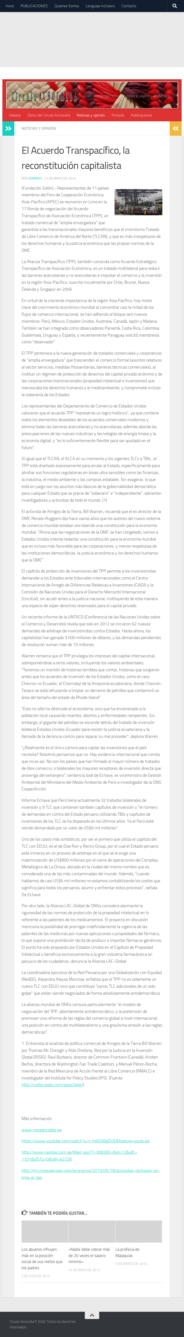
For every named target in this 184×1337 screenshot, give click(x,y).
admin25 (35, 178)
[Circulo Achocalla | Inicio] (44, 96)
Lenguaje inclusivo (100, 6)
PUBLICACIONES (34, 6)
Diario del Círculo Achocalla (49, 115)
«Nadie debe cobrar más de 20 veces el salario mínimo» (89, 1255)
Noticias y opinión (91, 115)
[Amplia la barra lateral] (8, 128)
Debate (15, 115)
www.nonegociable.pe (42, 1130)
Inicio (10, 6)
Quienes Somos (66, 6)
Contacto (128, 6)
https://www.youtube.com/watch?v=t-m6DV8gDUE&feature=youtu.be (86, 1141)
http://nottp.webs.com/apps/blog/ (52, 1084)
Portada (118, 115)
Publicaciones (141, 115)
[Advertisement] (92, 33)
